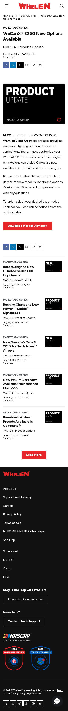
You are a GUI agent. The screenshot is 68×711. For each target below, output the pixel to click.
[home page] (16, 473)
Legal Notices (33, 693)
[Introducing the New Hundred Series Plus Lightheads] (53, 266)
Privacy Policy (18, 693)
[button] (57, 701)
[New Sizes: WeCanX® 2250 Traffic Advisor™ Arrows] (53, 341)
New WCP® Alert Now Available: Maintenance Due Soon (20, 384)
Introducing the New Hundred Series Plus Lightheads (18, 271)
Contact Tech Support (24, 621)
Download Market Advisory (27, 225)
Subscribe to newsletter (25, 599)
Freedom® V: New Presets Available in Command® (17, 421)
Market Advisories (27, 15)
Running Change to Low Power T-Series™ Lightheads (21, 308)
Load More (34, 455)
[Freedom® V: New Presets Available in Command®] (53, 417)
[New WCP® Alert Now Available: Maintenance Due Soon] (53, 379)
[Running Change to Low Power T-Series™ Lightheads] (53, 304)
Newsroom (8, 15)
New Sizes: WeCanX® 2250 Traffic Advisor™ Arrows (20, 346)
